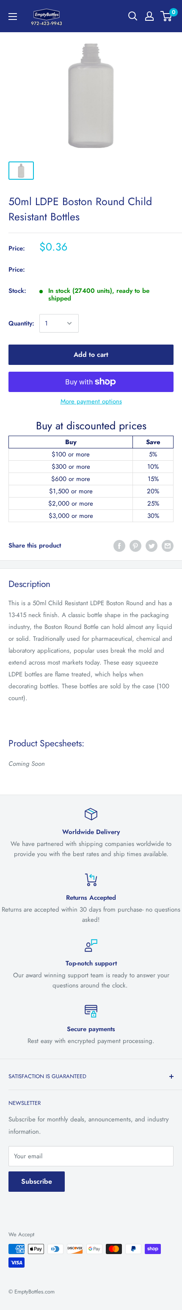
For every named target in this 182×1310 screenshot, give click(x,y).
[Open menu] (12, 16)
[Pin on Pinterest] (135, 545)
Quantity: (21, 323)
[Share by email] (168, 545)
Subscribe (36, 1181)
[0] (166, 16)
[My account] (149, 16)
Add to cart (91, 354)
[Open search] (133, 16)
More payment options (91, 401)
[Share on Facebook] (119, 545)
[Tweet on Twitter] (151, 545)
